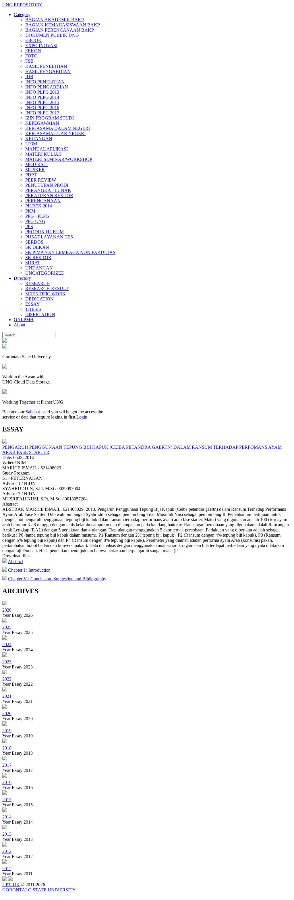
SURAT (32, 262)
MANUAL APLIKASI (46, 149)
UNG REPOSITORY (22, 4)
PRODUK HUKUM (44, 231)
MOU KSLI (36, 164)
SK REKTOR (38, 257)
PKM (30, 211)
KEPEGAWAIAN (42, 123)
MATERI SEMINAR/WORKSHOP (58, 159)
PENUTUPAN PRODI (46, 185)
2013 (6, 834)
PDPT (31, 174)
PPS (29, 226)
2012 (6, 851)
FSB (29, 61)
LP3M (31, 143)
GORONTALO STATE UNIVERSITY (39, 889)
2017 (6, 765)
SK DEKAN (37, 247)
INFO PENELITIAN (45, 81)
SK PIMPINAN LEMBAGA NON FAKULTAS (70, 252)
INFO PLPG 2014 (42, 97)
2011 (6, 868)
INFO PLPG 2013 (42, 92)
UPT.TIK (11, 884)
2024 (6, 644)
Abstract (15, 561)
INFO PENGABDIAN (46, 86)
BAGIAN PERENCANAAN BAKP (59, 30)
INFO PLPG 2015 (42, 102)
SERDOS (34, 242)
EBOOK (33, 40)
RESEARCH (37, 283)
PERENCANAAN (43, 200)
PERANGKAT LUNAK (48, 190)
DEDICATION (39, 298)
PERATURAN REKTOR (49, 195)
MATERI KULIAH (43, 154)
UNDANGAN (39, 267)
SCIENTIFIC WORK (45, 293)
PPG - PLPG (37, 216)
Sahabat (33, 411)
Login (81, 417)
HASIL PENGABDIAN (48, 71)
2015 (6, 799)
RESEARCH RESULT (47, 288)
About (19, 324)
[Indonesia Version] (4, 341)
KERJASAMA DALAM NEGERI (57, 128)
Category (22, 14)
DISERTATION (40, 314)
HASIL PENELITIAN (46, 66)
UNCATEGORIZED (45, 273)
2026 (6, 610)
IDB (29, 76)
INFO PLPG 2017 (42, 112)
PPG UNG (35, 221)
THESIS (33, 309)
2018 (6, 747)
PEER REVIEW (40, 180)
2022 (6, 679)
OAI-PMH (24, 319)
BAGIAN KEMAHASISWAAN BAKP (62, 24)
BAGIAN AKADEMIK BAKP (54, 19)
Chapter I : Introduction (29, 570)
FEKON (33, 50)
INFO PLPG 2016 (42, 107)
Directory (22, 278)
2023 (6, 661)
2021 (6, 696)
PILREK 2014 (38, 205)
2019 (6, 730)
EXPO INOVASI (41, 45)
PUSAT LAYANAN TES (49, 236)
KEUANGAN (38, 138)
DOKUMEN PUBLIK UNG (52, 35)
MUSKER (35, 169)
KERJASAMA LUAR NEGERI (55, 133)
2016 (6, 782)
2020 (6, 713)
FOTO (31, 55)
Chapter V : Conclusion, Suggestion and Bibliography (57, 578)
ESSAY (32, 304)
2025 (6, 627)
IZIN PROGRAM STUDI (49, 117)
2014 (6, 816)
